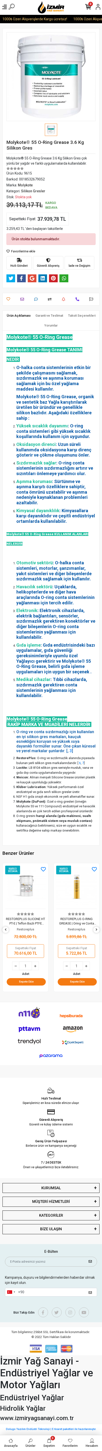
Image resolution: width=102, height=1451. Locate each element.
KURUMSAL (51, 1188)
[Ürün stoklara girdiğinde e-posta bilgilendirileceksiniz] (65, 299)
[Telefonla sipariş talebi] (78, 299)
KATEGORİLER (51, 1215)
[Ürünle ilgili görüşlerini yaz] (37, 299)
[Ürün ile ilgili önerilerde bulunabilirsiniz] (92, 299)
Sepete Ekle (26, 981)
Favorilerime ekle (22, 251)
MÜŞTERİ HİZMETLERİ (51, 1201)
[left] (5, 929)
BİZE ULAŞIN (51, 1229)
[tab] (18, 316)
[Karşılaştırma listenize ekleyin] (51, 299)
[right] (96, 929)
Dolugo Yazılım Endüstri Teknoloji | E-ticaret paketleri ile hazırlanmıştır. (51, 1429)
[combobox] (11, 1292)
